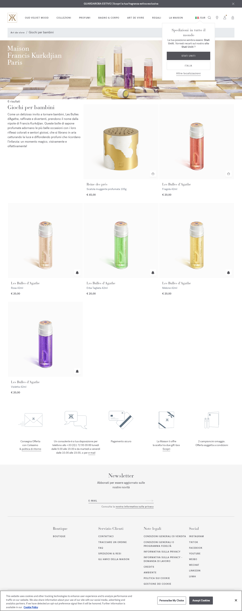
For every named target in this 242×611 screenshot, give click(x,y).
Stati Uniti (188, 55)
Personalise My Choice (171, 600)
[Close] (236, 600)
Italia (188, 65)
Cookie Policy (31, 607)
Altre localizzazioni (188, 73)
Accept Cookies (201, 600)
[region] (121, 601)
